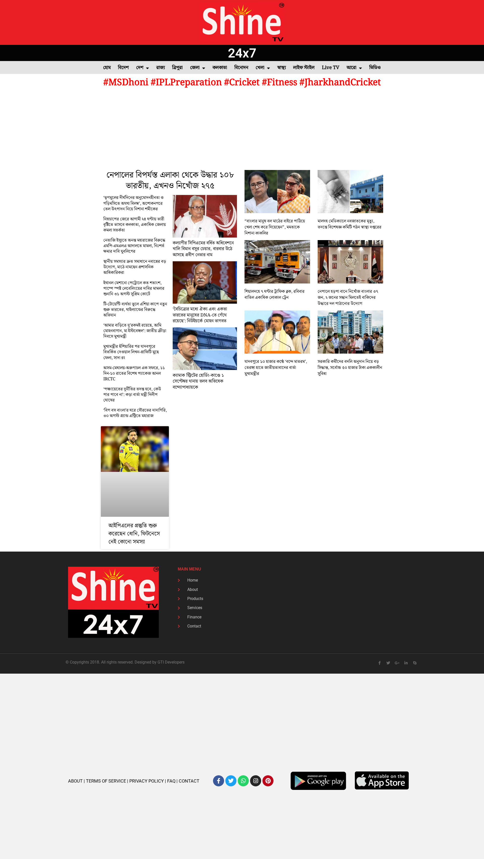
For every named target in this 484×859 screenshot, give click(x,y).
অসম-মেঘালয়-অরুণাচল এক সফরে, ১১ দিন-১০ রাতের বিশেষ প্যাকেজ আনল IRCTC (134, 373)
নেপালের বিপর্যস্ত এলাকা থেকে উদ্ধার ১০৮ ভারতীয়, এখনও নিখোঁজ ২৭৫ (170, 180)
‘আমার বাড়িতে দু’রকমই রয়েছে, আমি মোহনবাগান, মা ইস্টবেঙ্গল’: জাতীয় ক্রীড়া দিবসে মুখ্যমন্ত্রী (134, 331)
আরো (351, 68)
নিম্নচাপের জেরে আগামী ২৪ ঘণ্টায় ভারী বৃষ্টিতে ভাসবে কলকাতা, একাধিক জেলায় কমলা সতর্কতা (134, 225)
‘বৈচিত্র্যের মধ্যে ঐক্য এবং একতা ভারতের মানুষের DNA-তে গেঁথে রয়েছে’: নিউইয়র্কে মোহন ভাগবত (200, 315)
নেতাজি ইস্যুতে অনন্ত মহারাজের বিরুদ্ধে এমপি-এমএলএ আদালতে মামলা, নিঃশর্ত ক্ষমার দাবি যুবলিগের (134, 246)
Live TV (330, 68)
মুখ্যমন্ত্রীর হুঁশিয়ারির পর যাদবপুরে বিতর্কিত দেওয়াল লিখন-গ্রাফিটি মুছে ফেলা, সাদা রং (131, 352)
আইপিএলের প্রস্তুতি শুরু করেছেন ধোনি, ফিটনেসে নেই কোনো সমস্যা (134, 533)
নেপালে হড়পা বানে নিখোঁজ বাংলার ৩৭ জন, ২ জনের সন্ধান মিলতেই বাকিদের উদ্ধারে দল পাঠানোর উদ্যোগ (348, 297)
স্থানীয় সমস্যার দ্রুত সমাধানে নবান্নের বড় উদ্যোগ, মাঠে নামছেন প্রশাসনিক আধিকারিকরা (134, 267)
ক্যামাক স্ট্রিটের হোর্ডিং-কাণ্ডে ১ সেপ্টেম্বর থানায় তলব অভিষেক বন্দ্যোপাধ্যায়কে (198, 381)
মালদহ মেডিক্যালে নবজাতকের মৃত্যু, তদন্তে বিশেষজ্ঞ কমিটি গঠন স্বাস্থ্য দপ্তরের (349, 224)
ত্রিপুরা (177, 68)
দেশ (139, 68)
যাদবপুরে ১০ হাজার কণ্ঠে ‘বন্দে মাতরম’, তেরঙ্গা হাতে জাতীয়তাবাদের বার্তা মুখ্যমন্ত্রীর (276, 367)
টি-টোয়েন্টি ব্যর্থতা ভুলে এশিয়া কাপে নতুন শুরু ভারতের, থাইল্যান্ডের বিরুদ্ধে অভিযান (135, 310)
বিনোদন (241, 68)
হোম (107, 68)
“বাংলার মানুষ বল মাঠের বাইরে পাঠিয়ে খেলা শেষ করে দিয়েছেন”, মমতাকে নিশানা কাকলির (275, 227)
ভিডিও (375, 68)
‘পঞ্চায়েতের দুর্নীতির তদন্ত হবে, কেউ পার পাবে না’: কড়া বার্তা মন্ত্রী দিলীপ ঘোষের (132, 395)
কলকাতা (220, 68)
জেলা (195, 68)
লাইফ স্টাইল (304, 68)
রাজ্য (160, 68)
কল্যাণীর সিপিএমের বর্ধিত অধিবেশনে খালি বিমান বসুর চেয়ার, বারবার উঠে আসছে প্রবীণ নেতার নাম (203, 249)
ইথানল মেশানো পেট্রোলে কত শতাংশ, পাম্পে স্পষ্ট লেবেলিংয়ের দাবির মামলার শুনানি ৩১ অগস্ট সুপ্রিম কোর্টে (133, 288)
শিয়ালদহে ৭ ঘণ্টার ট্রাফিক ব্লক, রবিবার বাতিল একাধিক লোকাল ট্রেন (275, 294)
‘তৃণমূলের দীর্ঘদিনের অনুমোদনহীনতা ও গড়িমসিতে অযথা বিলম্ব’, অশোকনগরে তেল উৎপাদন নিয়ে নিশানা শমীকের (133, 203)
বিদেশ (123, 68)
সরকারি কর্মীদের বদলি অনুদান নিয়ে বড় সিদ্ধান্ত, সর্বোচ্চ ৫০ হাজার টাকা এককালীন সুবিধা (350, 367)
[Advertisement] (242, 129)
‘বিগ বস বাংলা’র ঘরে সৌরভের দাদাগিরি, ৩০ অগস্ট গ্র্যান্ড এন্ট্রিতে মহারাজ (135, 413)
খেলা (260, 68)
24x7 (242, 53)
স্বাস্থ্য (281, 68)
